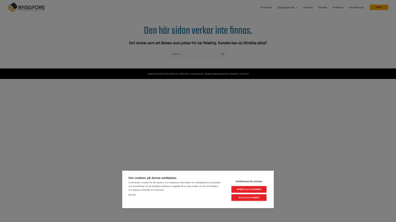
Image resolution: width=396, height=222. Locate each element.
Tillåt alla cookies (249, 198)
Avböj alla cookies (249, 189)
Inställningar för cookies (249, 181)
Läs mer (132, 194)
